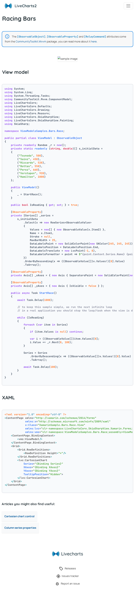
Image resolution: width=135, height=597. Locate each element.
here (94, 41)
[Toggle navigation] (128, 5)
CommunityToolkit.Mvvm (31, 41)
